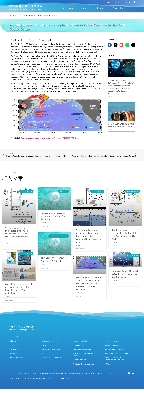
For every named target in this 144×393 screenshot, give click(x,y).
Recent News (67, 8)
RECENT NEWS (29, 15)
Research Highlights (47, 15)
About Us (85, 8)
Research (101, 8)
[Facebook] (129, 373)
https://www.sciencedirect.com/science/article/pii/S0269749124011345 (50, 138)
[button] (134, 2)
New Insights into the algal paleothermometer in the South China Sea (125, 274)
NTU (109, 2)
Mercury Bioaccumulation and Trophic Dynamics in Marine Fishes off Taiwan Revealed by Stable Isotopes (88, 283)
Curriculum (118, 8)
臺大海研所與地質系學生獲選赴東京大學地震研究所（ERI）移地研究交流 (54, 216)
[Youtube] (133, 373)
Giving (118, 2)
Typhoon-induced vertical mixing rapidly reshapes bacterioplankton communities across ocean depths (89, 236)
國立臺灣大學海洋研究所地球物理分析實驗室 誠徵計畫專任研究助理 (121, 125)
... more (7, 240)
